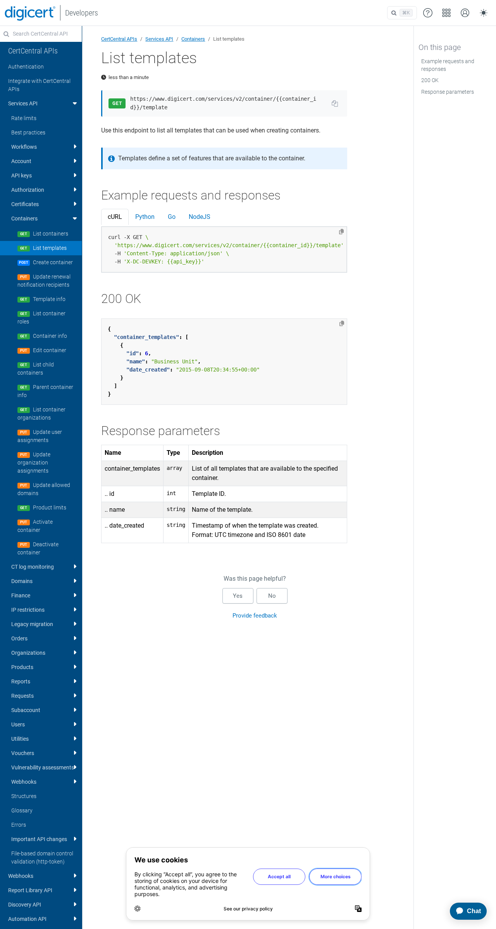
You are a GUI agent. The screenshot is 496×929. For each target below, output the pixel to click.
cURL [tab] (115, 216)
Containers (193, 39)
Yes (238, 595)
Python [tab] (145, 216)
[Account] (465, 13)
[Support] (428, 13)
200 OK (430, 80)
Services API (159, 39)
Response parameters (447, 92)
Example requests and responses (447, 65)
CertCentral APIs (119, 39)
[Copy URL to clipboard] (335, 103)
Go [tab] (172, 216)
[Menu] (446, 13)
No (272, 595)
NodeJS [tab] (199, 216)
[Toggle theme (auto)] (483, 13)
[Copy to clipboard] (341, 231)
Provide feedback (254, 615)
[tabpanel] (224, 250)
